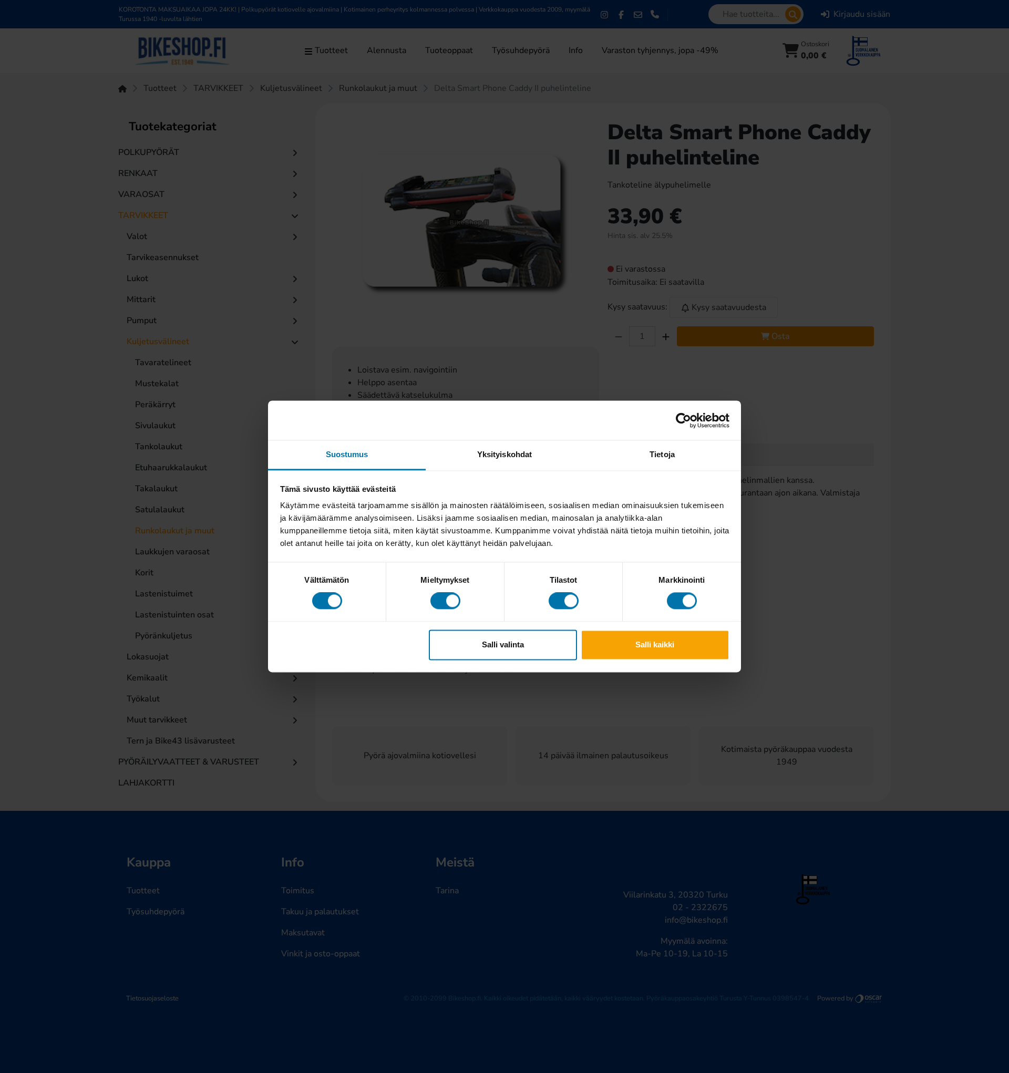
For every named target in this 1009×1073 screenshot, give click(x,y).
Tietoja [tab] (662, 454)
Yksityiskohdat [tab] (504, 454)
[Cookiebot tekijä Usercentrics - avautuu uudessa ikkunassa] (683, 420)
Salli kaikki (654, 644)
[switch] (445, 601)
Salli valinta (503, 644)
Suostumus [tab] (347, 454)
